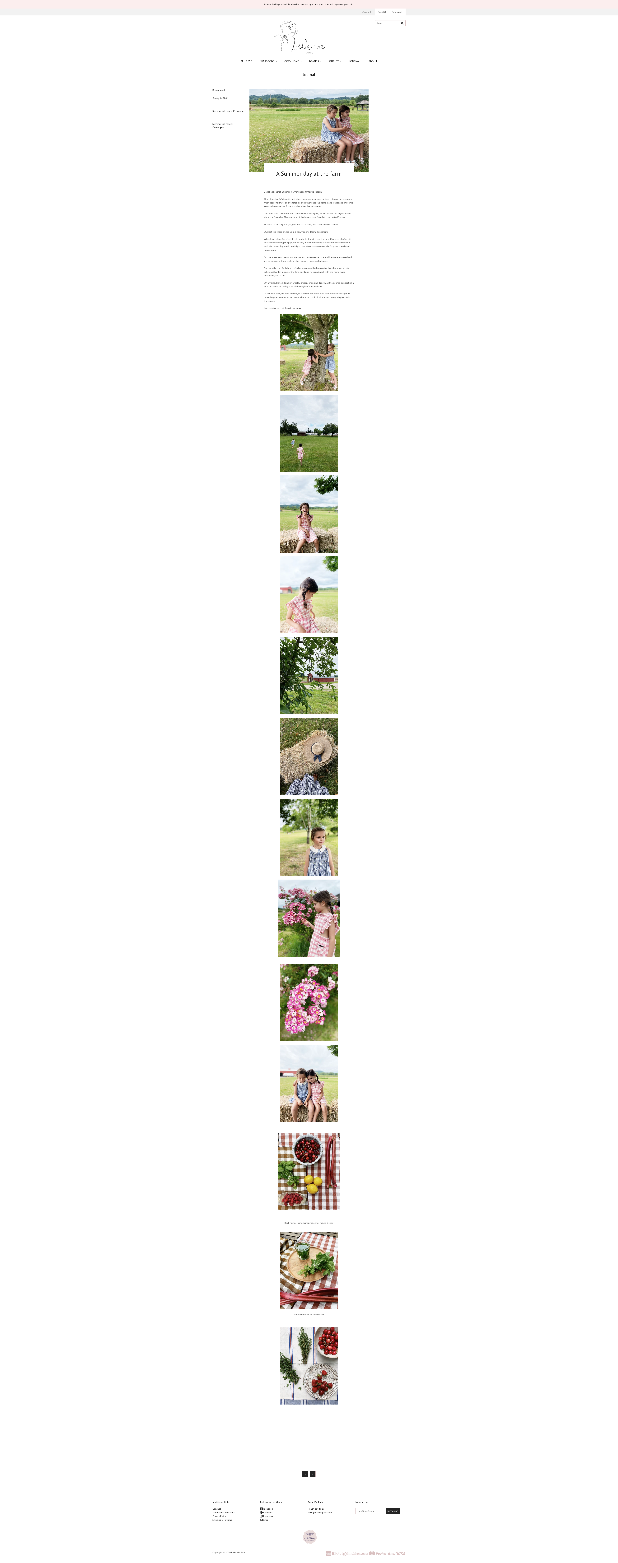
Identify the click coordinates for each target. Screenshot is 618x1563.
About (373, 61)
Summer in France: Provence (227, 110)
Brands (314, 61)
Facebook (268, 1508)
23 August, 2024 (220, 130)
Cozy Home (291, 61)
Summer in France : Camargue (222, 125)
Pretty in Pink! (220, 98)
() (382, 11)
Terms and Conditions (223, 1512)
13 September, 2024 (222, 114)
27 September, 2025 (222, 101)
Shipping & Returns (222, 1519)
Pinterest (268, 1512)
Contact (216, 1508)
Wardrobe (267, 61)
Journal (354, 61)
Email (265, 1519)
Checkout (397, 11)
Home (298, 80)
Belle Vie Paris (238, 1552)
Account (366, 11)
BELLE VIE (246, 61)
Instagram (268, 1516)
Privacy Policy (219, 1516)
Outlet (334, 61)
